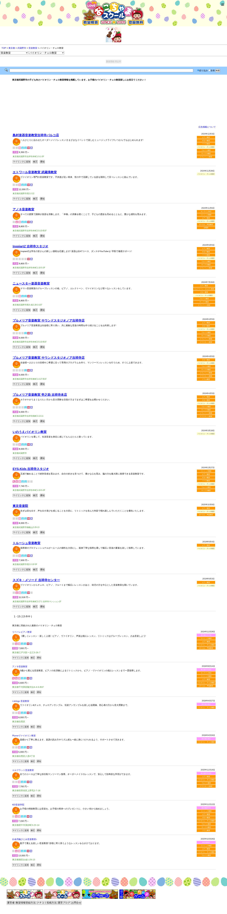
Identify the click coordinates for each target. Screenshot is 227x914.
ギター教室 (206, 140)
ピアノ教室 (206, 137)
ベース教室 (206, 144)
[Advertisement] (113, 103)
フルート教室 (206, 150)
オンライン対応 (206, 211)
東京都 (11, 48)
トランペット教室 (206, 157)
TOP (4, 48)
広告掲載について (207, 127)
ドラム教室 (206, 379)
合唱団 (206, 228)
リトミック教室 (206, 215)
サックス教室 (206, 153)
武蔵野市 (21, 48)
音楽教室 (33, 48)
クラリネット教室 (206, 342)
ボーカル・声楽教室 (206, 224)
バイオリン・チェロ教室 (206, 645)
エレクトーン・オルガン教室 (204, 289)
